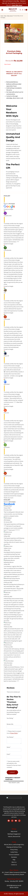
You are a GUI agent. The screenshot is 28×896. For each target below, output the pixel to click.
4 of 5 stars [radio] (11, 720)
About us (14, 862)
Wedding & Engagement (14, 834)
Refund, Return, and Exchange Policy (14, 844)
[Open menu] (2, 9)
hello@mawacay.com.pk (14, 885)
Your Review (10, 737)
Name (9, 747)
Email (8, 754)
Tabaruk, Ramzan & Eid (14, 836)
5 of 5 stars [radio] (13, 720)
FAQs (14, 859)
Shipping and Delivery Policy (14, 847)
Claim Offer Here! (17, 5)
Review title (10, 724)
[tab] (14, 778)
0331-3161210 (14, 887)
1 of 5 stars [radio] (7, 720)
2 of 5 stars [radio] (8, 720)
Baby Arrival (14, 831)
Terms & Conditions (14, 854)
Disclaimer (14, 857)
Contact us (14, 864)
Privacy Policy (14, 733)
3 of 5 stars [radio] (10, 720)
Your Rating (10, 718)
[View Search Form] (20, 10)
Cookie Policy (14, 852)
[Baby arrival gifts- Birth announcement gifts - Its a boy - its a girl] (14, 33)
